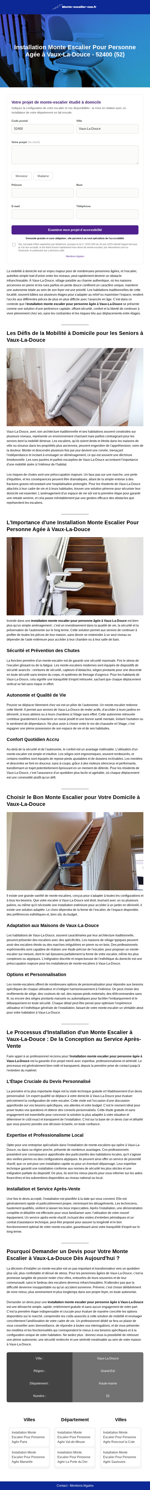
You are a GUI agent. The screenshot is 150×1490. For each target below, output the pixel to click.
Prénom (17, 184)
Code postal (20, 120)
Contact (62, 1485)
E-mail (16, 206)
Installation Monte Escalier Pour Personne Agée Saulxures (119, 1457)
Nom (79, 184)
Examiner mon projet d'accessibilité (75, 230)
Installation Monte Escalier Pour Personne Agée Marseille (28, 1457)
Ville (79, 120)
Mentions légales (75, 256)
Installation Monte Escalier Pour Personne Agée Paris (28, 1437)
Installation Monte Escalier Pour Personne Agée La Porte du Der (73, 1457)
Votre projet (26, 142)
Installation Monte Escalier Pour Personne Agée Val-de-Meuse (73, 1437)
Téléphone (83, 206)
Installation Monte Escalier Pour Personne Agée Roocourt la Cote (119, 1437)
